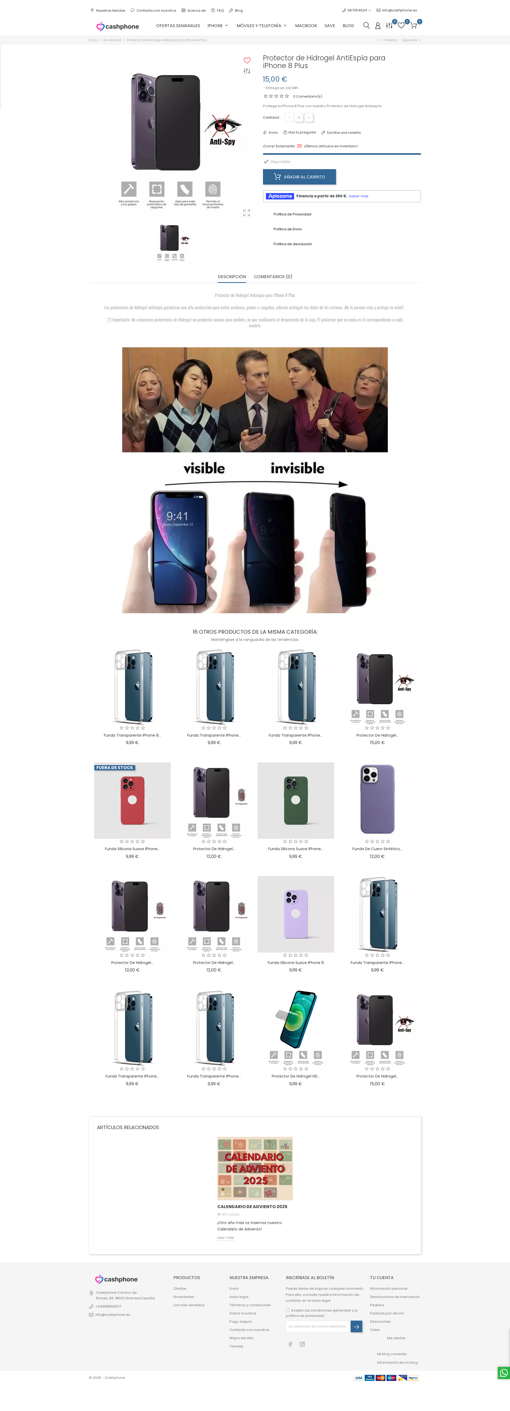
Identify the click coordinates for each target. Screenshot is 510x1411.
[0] (413, 25)
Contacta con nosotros (156, 10)
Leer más (225, 1237)
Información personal (388, 1288)
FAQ (220, 10)
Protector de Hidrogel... (377, 735)
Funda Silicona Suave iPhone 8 (296, 962)
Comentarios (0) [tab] (273, 277)
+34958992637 (108, 1306)
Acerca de (196, 10)
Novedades (183, 1296)
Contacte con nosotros (249, 1329)
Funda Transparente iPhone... (214, 735)
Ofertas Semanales (178, 26)
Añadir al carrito (304, 177)
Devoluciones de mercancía (394, 1296)
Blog (238, 10)
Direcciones (380, 1321)
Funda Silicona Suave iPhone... (132, 848)
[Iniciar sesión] (378, 26)
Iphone (218, 26)
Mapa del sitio (242, 1338)
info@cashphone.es (399, 10)
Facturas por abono (387, 1313)
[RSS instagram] (302, 1343)
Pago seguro (241, 1321)
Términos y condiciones (250, 1305)
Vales (375, 1329)
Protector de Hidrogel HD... (296, 1076)
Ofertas (179, 1288)
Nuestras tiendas (110, 10)
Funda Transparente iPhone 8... (132, 735)
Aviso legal (239, 1296)
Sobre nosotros (243, 1313)
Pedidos (377, 1305)
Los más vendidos (189, 1305)
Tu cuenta (382, 1278)
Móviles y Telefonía (262, 26)
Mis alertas (396, 1338)
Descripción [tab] (232, 277)
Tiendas (236, 1346)
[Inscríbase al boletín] (356, 1326)
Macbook (306, 26)
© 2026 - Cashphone (107, 1377)
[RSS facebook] (290, 1343)
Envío (234, 1288)
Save (330, 26)
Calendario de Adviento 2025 (252, 1207)
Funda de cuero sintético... (377, 848)
